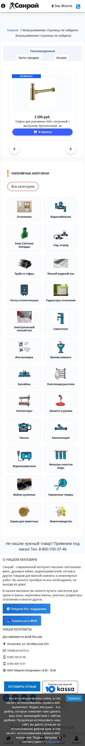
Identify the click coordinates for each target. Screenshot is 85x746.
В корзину (45, 132)
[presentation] (14, 149)
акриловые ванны (38, 595)
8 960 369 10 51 (16, 664)
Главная (12, 30)
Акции (61, 58)
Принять (74, 698)
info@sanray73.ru (18, 650)
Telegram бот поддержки (28, 608)
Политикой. (52, 742)
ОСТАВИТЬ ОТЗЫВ (22, 686)
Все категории (22, 186)
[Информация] (5, 6)
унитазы (59, 595)
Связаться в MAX (24, 620)
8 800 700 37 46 (16, 657)
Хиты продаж (29, 58)
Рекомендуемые (42, 51)
